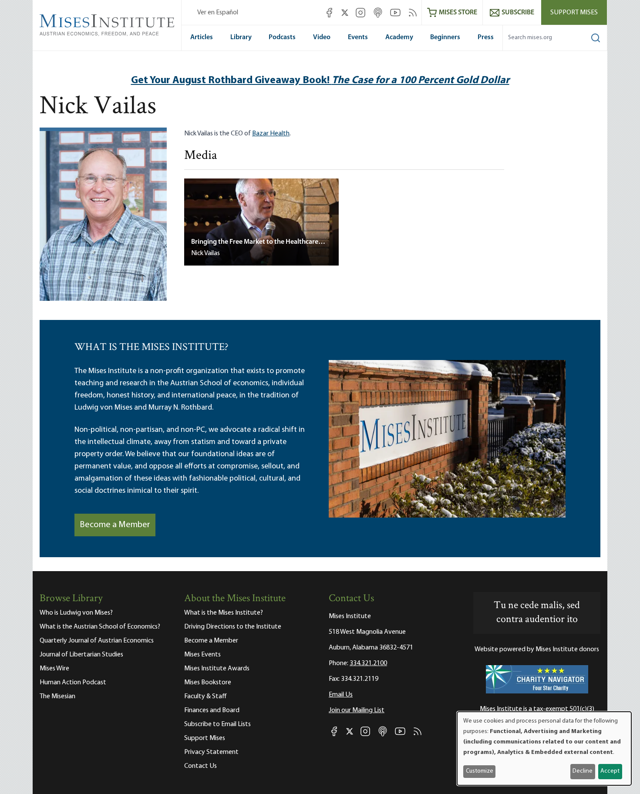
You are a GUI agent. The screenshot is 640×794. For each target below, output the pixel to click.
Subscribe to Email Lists (217, 724)
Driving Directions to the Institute (232, 626)
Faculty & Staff (205, 696)
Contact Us (200, 766)
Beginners (445, 37)
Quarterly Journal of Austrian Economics (97, 640)
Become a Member (115, 525)
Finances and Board (211, 710)
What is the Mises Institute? (223, 612)
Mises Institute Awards (216, 668)
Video (321, 37)
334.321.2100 (368, 663)
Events (358, 37)
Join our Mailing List (356, 710)
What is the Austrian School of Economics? (100, 626)
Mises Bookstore (207, 682)
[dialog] (544, 748)
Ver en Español (217, 12)
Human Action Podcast (73, 682)
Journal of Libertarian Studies (81, 654)
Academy (399, 37)
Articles (201, 37)
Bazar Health (271, 133)
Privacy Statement (211, 752)
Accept (610, 771)
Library (241, 37)
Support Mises (574, 12)
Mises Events (202, 654)
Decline (583, 771)
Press (486, 37)
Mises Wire (54, 668)
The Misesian (57, 696)
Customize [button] (479, 771)
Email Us (341, 694)
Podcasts (282, 37)
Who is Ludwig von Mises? (76, 612)
